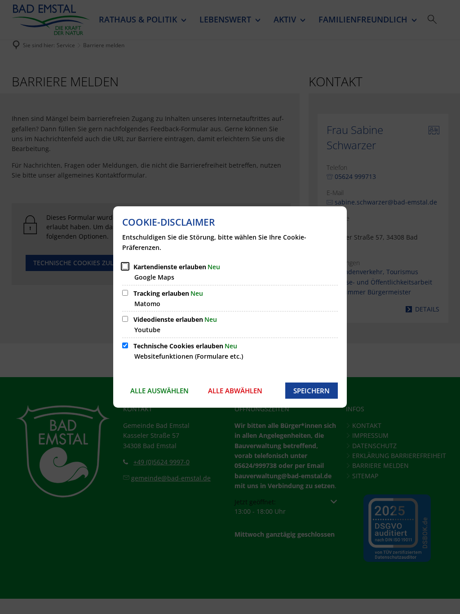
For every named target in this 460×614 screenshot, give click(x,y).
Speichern (311, 390)
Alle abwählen (235, 390)
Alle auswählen (159, 390)
